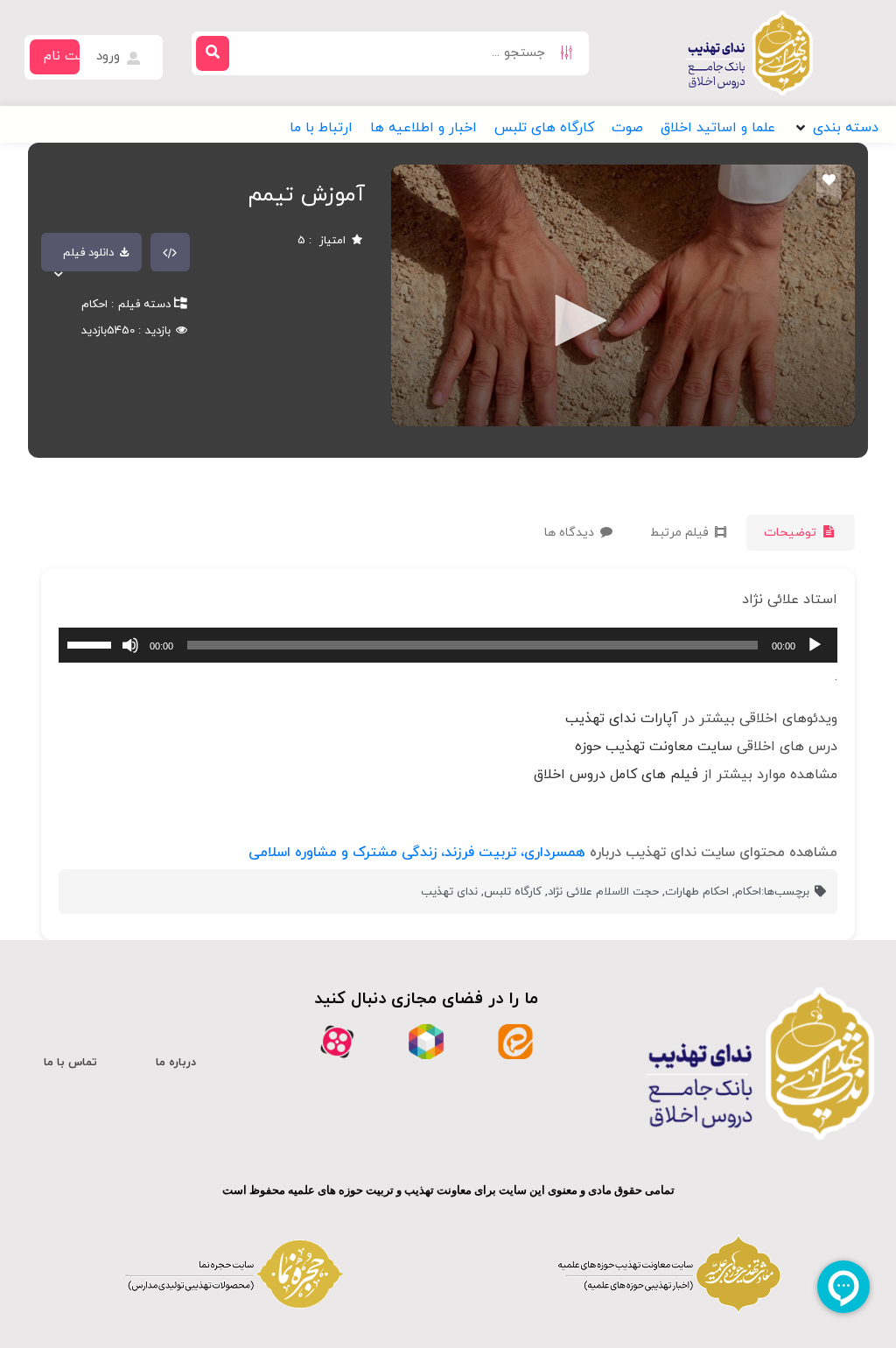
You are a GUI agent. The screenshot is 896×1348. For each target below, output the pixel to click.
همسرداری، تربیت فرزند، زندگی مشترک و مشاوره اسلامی (416, 852)
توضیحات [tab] (792, 532)
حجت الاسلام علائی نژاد (603, 892)
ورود (110, 56)
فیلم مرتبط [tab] (681, 532)
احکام (94, 304)
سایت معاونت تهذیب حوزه (653, 746)
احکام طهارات (697, 892)
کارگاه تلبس (513, 892)
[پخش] (814, 645)
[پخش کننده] (575, 322)
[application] (448, 645)
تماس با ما (70, 1063)
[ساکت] (130, 645)
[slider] (91, 643)
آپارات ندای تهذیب (621, 718)
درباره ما (176, 1063)
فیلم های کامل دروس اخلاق (616, 774)
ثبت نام (66, 56)
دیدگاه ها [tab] (571, 532)
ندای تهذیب (449, 892)
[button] (835, 128)
